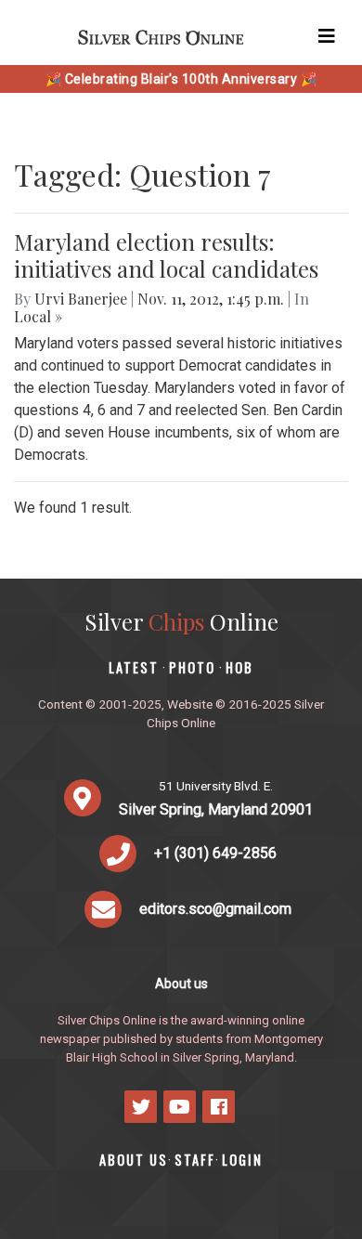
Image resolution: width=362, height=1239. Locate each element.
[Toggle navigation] (326, 36)
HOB (239, 667)
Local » (38, 316)
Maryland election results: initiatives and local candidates (166, 255)
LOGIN (242, 1159)
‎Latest (134, 667)
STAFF (195, 1159)
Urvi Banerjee (80, 298)
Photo (192, 667)
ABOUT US (133, 1159)
